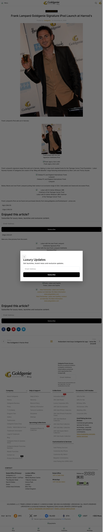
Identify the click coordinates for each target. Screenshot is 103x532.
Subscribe (51, 275)
